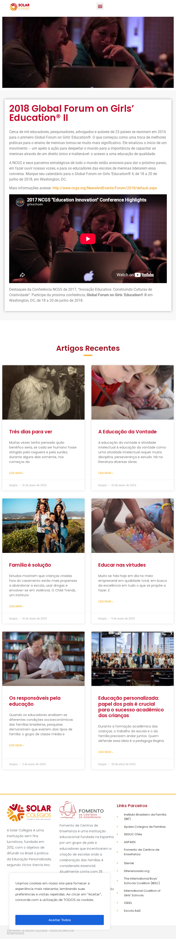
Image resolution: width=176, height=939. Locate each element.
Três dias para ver (30, 431)
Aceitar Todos (60, 920)
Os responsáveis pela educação (34, 701)
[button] (100, 6)
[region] (59, 901)
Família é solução (30, 565)
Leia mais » (16, 473)
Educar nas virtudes (122, 565)
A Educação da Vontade (127, 431)
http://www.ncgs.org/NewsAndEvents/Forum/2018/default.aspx (104, 188)
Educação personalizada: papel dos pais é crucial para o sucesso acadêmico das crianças (131, 707)
